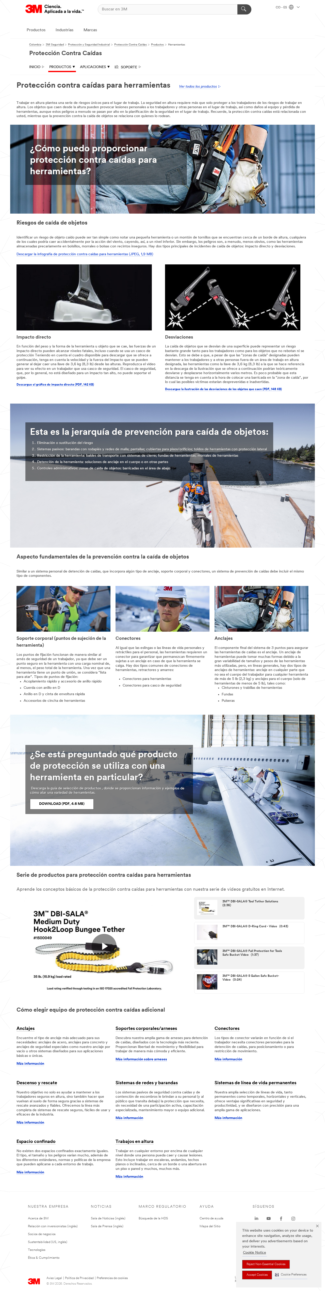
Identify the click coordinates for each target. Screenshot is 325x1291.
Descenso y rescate (37, 1083)
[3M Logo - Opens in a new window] (54, 9)
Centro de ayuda (211, 1218)
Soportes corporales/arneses (146, 1029)
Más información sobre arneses (141, 1059)
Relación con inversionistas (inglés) (53, 1226)
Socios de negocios (42, 1234)
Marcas (90, 30)
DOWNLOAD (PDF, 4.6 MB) (62, 804)
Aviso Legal (54, 1278)
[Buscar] (244, 9)
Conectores (227, 1029)
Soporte (128, 67)
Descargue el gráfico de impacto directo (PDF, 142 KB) (55, 384)
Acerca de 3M (38, 1218)
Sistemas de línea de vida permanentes (255, 1083)
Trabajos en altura (135, 1142)
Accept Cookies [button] (257, 1275)
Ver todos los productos (198, 87)
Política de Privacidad (79, 1278)
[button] (290, 1275)
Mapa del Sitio (210, 1226)
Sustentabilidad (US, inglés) (47, 1242)
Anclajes (26, 1029)
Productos (36, 30)
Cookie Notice (254, 1253)
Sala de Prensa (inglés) (107, 1226)
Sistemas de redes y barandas (147, 1083)
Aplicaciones (93, 67)
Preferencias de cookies (112, 1278)
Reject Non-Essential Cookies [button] (266, 1264)
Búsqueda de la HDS (153, 1218)
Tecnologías (36, 1250)
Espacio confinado (36, 1142)
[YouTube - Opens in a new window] (268, 1218)
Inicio (34, 67)
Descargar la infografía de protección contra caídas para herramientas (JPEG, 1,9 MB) (85, 254)
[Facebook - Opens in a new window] (281, 1218)
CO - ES (282, 7)
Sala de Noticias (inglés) (108, 1218)
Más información (30, 1064)
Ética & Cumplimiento (43, 1258)
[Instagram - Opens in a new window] (293, 1218)
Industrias (64, 30)
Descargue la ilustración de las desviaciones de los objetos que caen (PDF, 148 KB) (223, 389)
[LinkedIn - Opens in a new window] (256, 1218)
